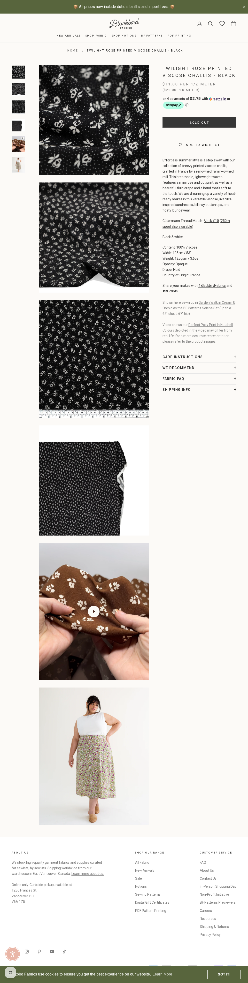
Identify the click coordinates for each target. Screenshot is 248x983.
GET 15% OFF (171, 537)
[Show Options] (204, 506)
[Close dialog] (212, 432)
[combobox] (170, 506)
